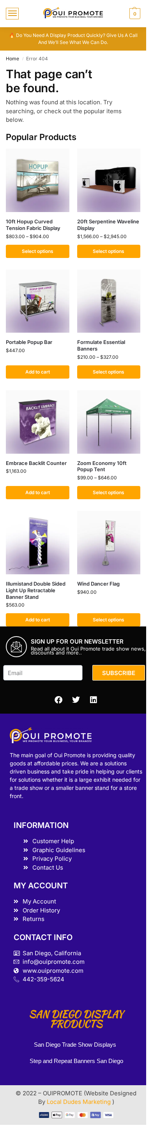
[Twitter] (76, 700)
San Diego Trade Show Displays (75, 1044)
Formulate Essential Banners (101, 345)
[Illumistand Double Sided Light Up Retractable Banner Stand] (37, 542)
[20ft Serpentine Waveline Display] (109, 180)
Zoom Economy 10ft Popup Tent (102, 466)
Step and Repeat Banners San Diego (77, 1061)
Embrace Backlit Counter (36, 463)
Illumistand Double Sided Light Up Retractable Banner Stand (35, 590)
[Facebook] (58, 700)
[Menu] (12, 13)
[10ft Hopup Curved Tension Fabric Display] (37, 180)
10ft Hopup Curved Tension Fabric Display (33, 224)
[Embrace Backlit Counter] (37, 422)
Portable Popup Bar (29, 342)
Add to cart (37, 372)
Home (12, 58)
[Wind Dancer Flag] (109, 542)
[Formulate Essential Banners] (109, 301)
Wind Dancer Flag (98, 584)
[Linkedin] (93, 700)
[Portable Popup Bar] (37, 301)
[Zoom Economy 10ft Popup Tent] (109, 422)
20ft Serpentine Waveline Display (108, 224)
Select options (37, 251)
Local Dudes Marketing (79, 1101)
